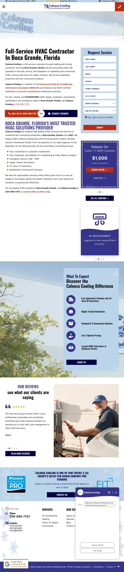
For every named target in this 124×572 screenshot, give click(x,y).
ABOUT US (81, 362)
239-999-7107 (22, 104)
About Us (70, 516)
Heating (45, 519)
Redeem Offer (98, 169)
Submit (99, 127)
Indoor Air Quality (50, 522)
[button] (97, 192)
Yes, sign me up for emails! (100, 117)
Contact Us (62, 494)
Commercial (47, 526)
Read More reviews (20, 453)
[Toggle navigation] (4, 7)
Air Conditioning (49, 516)
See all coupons (98, 198)
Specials (70, 519)
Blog (68, 522)
